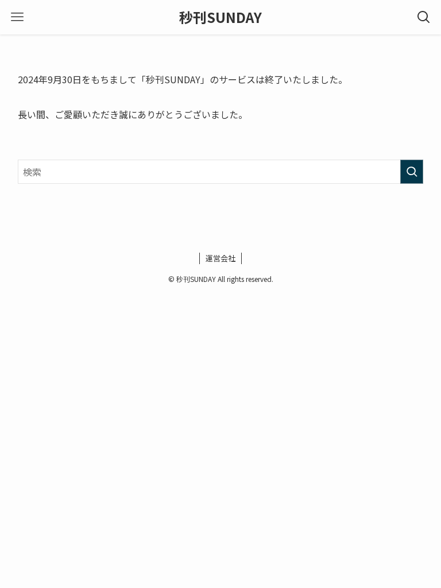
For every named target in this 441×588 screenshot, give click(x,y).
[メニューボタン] (17, 17)
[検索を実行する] (411, 172)
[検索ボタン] (424, 17)
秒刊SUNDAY (220, 17)
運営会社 (220, 258)
